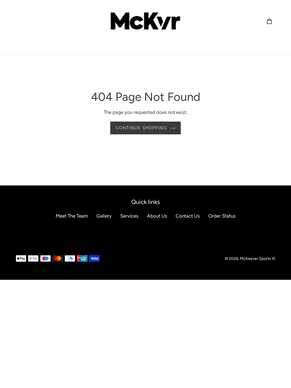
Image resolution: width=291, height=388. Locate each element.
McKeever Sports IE (257, 258)
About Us (157, 216)
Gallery (104, 216)
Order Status (222, 216)
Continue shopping (141, 127)
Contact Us (188, 216)
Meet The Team (72, 216)
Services (129, 216)
